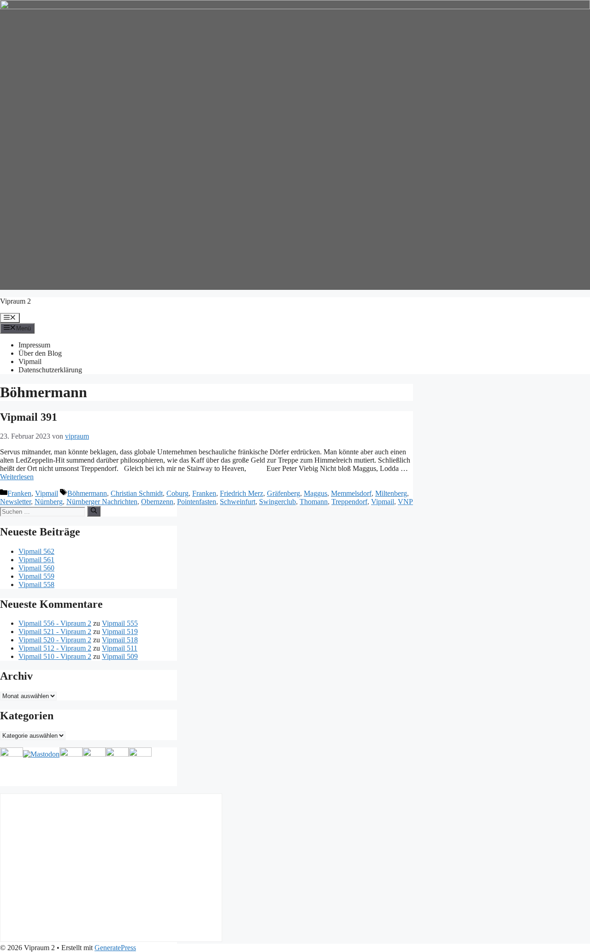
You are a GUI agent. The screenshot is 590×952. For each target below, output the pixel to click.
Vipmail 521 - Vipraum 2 (54, 631)
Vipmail (29, 361)
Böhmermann (87, 493)
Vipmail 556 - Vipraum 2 (54, 623)
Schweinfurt (237, 501)
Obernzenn (157, 501)
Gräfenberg (283, 493)
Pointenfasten (196, 501)
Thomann (314, 501)
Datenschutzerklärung (50, 370)
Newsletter (15, 501)
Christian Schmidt (137, 493)
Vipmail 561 (36, 560)
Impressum (34, 345)
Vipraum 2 (15, 301)
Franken (19, 493)
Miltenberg (391, 493)
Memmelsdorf (351, 493)
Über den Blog (40, 353)
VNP (405, 501)
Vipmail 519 (120, 631)
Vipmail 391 (28, 417)
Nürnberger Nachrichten (101, 501)
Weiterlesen (17, 477)
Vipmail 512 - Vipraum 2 (54, 648)
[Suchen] (93, 511)
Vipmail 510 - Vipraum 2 (54, 656)
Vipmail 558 (36, 584)
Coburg (177, 493)
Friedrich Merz (241, 493)
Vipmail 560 (36, 568)
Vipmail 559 (36, 576)
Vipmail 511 (119, 648)
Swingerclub (277, 501)
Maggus (315, 493)
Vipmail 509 (120, 656)
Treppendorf (349, 501)
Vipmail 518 (120, 640)
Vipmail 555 (120, 623)
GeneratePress (115, 948)
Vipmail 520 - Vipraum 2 (54, 640)
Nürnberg (49, 501)
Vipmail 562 (36, 551)
